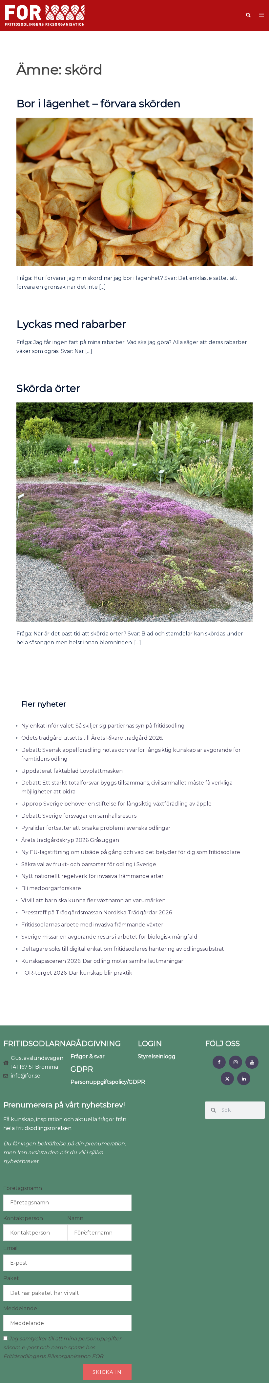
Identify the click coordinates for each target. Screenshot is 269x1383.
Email (10, 1248)
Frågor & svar (88, 1056)
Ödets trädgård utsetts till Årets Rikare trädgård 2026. (92, 738)
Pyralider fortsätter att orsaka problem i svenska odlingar (96, 828)
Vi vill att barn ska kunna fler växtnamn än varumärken (93, 900)
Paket (11, 1278)
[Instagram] (235, 1062)
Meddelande (20, 1308)
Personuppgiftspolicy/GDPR (108, 1082)
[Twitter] (227, 1078)
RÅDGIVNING (96, 1043)
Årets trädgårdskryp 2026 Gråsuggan (70, 840)
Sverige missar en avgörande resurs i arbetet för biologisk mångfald (109, 937)
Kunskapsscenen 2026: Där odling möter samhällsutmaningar (102, 961)
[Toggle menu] (261, 15)
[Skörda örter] (134, 512)
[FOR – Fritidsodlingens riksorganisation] (45, 15)
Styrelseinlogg (157, 1056)
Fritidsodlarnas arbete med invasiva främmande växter (92, 925)
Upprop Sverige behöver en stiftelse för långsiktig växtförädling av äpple (116, 804)
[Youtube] (252, 1062)
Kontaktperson (23, 1218)
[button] (248, 15)
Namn (75, 1218)
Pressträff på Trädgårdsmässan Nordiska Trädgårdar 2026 (96, 912)
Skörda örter (48, 388)
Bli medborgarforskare (51, 888)
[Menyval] (219, 1062)
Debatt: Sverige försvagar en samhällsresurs (78, 816)
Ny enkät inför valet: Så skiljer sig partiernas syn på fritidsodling (103, 726)
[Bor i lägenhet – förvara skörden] (134, 191)
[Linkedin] (243, 1078)
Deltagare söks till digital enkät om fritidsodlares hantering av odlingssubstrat (122, 949)
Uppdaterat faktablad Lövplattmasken (72, 771)
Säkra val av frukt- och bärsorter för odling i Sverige (88, 864)
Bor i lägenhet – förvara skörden (98, 103)
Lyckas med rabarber (71, 324)
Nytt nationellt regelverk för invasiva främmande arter (92, 876)
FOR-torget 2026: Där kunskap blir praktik (76, 973)
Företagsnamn (22, 1188)
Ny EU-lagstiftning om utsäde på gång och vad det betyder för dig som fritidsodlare (130, 852)
